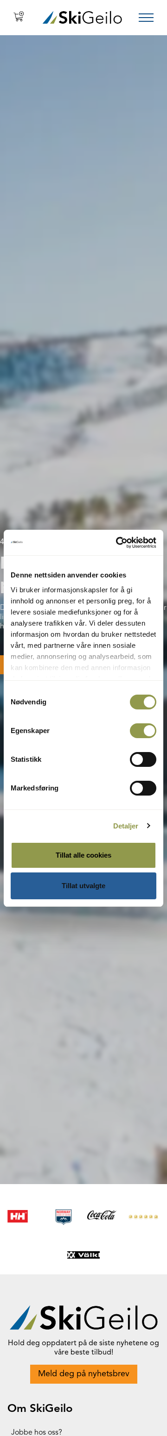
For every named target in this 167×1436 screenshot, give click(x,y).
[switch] (143, 730)
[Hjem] (82, 17)
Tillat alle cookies (83, 855)
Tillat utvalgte (83, 886)
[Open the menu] (146, 17)
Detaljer (126, 826)
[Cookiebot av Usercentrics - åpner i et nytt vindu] (117, 543)
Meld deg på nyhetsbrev (83, 1374)
